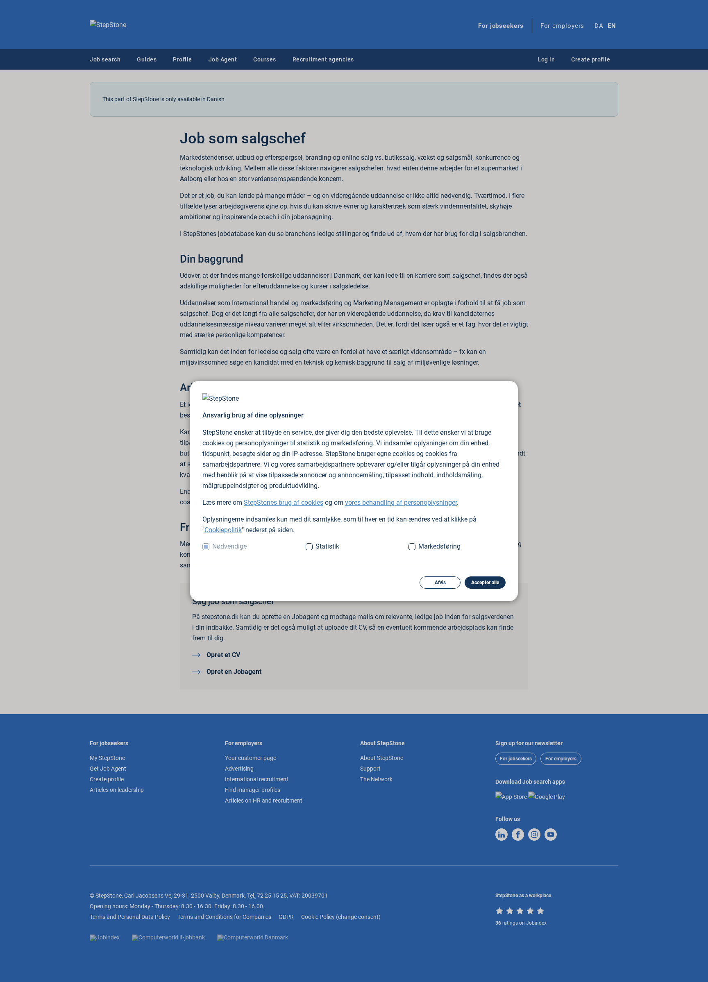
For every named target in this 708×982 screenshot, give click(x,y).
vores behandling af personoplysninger (401, 502)
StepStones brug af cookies (283, 502)
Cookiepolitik (223, 530)
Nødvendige (229, 546)
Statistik (327, 546)
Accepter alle (485, 582)
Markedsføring (439, 546)
